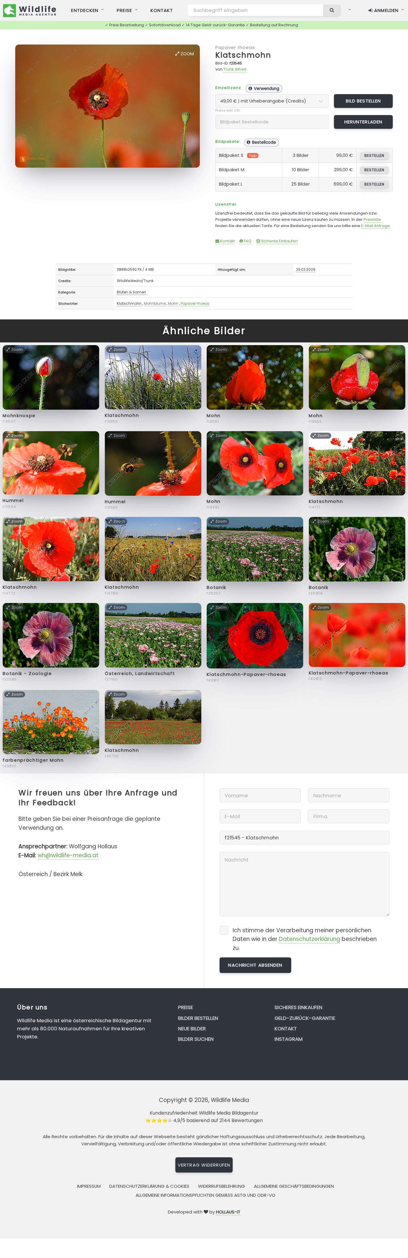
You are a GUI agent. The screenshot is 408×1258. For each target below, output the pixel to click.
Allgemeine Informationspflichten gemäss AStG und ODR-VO (205, 1195)
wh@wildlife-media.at (68, 855)
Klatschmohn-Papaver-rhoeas (246, 674)
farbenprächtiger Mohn (33, 760)
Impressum (89, 1186)
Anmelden (385, 10)
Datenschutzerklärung (309, 939)
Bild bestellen (363, 101)
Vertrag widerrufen (204, 1165)
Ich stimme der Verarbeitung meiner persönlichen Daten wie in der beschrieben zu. (305, 939)
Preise (124, 10)
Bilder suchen (196, 1039)
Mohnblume (155, 303)
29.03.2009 (305, 269)
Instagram (288, 1039)
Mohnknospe (19, 416)
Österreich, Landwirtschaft (140, 674)
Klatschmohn (243, 55)
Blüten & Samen (131, 292)
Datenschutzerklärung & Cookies (149, 1186)
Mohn (173, 303)
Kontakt (162, 10)
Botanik (216, 587)
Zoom (186, 53)
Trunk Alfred (234, 69)
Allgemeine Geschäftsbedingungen (294, 1186)
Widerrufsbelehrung (221, 1186)
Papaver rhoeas (235, 47)
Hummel (13, 500)
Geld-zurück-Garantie (304, 1018)
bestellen (374, 155)
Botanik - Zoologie (27, 674)
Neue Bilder (192, 1028)
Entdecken (84, 10)
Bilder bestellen (198, 1018)
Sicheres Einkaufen (279, 241)
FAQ (247, 241)
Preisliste (372, 219)
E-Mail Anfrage (375, 226)
